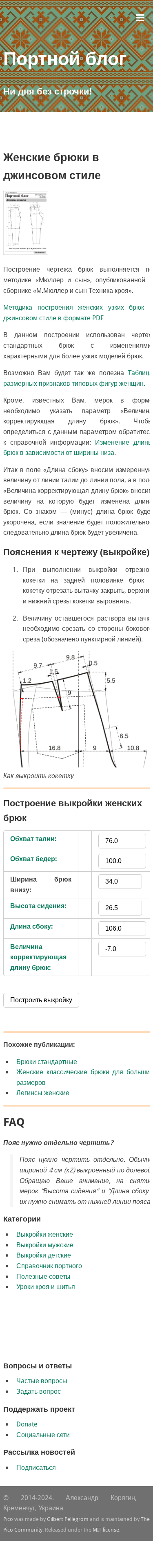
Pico (8, 1519)
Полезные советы (43, 1276)
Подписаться (36, 1467)
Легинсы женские (42, 1092)
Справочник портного (49, 1265)
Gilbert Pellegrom (67, 1519)
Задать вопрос (38, 1391)
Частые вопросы (41, 1380)
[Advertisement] (78, 135)
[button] (140, 17)
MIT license (106, 1529)
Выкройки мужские (44, 1244)
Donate (27, 1424)
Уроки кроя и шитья (45, 1286)
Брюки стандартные (46, 1061)
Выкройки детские (43, 1255)
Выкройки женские (44, 1234)
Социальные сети (43, 1434)
